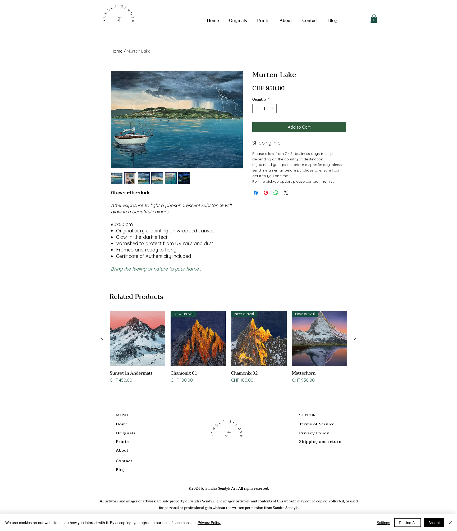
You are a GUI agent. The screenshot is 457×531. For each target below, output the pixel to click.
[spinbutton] (264, 108)
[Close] (450, 522)
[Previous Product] (102, 338)
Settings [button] (383, 522)
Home (116, 51)
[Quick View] (137, 338)
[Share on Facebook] (256, 193)
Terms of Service (317, 424)
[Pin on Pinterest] (266, 193)
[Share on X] (286, 193)
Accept (434, 522)
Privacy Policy (209, 522)
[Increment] (273, 108)
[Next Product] (355, 338)
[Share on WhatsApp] (276, 193)
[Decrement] (256, 108)
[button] (374, 18)
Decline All (407, 522)
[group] (228, 347)
